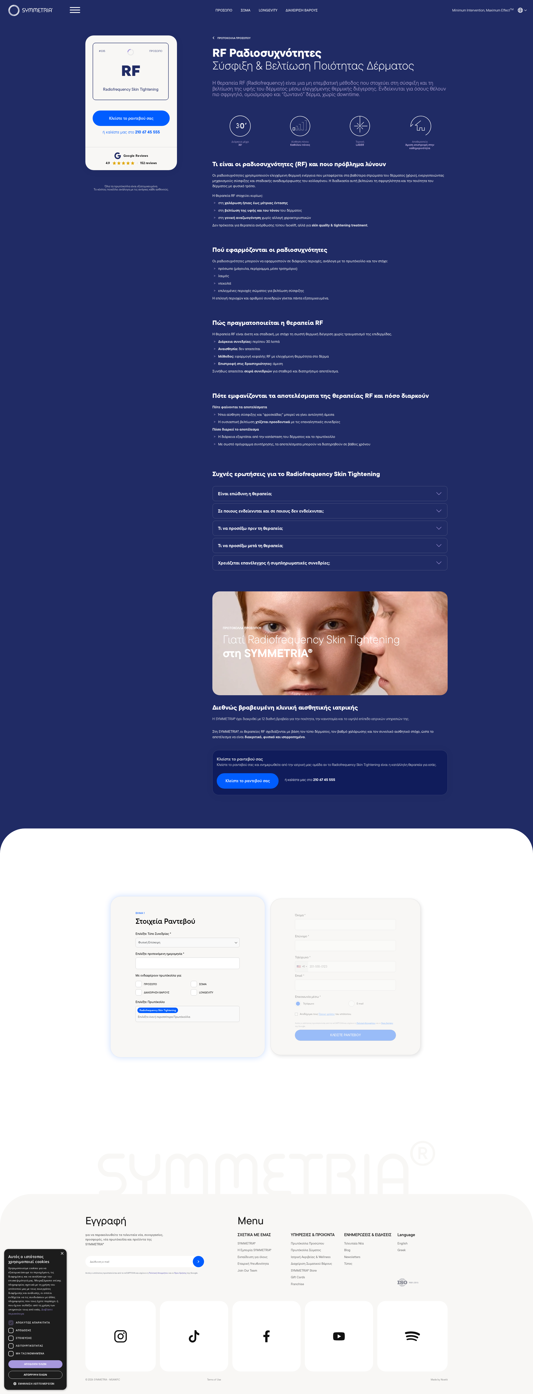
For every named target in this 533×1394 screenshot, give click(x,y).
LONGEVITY (268, 10)
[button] (35, 1383)
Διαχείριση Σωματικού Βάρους (311, 1263)
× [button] (62, 1253)
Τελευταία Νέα (354, 1243)
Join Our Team (247, 1270)
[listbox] (188, 942)
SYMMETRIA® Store (304, 1270)
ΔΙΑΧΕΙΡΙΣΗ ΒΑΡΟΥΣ (302, 10)
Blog (347, 1250)
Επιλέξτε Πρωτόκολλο (150, 1002)
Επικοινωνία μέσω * (308, 997)
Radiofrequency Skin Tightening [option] (157, 1010)
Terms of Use (214, 1379)
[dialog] (35, 1319)
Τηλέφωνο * (302, 957)
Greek (401, 1250)
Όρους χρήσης (327, 1014)
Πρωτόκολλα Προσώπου (307, 1243)
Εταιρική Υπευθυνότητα (253, 1263)
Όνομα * (300, 915)
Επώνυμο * (302, 936)
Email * (299, 976)
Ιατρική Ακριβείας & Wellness (311, 1257)
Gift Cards (298, 1277)
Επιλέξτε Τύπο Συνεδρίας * (153, 933)
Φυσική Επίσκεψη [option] (149, 942)
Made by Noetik (439, 1379)
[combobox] (188, 1014)
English (402, 1243)
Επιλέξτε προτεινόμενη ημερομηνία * (160, 954)
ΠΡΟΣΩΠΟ (223, 10)
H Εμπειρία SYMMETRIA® (254, 1250)
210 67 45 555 (147, 132)
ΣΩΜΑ (245, 10)
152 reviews (148, 163)
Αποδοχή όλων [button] (35, 1364)
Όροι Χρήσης (387, 1023)
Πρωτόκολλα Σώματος (306, 1250)
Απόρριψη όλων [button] (35, 1374)
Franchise (297, 1284)
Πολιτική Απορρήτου (365, 1023)
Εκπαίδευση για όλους (253, 1257)
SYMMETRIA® (246, 1243)
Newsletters (352, 1257)
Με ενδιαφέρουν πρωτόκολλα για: (159, 975)
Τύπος (348, 1263)
